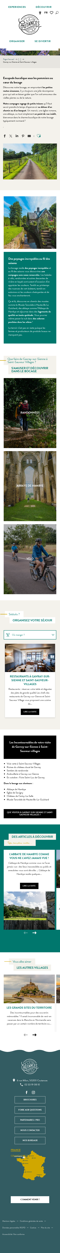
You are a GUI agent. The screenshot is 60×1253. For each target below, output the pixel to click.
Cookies (33, 1227)
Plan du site (45, 1227)
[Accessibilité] (40, 13)
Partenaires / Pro (30, 1120)
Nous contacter (30, 1130)
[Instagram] (33, 1092)
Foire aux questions (30, 1109)
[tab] (27, 635)
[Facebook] (26, 1092)
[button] (57, 12)
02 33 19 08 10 (32, 1084)
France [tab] (15, 1150)
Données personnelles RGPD (13, 1227)
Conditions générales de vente (31, 1221)
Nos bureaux (30, 1140)
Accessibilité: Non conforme (13, 1234)
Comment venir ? (30, 1199)
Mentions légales (8, 1221)
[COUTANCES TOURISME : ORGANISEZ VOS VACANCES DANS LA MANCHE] (30, 25)
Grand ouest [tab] (19, 1156)
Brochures (30, 1099)
